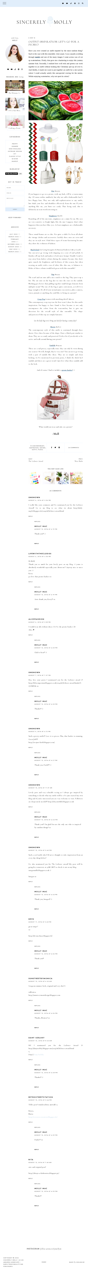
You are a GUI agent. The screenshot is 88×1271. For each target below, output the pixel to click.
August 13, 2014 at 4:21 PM (45, 760)
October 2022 (15, 244)
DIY (15, 154)
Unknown (34, 497)
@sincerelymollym (53, 1249)
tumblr (37, 57)
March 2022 (14, 252)
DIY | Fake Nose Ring (15, 111)
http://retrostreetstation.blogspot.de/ (43, 1117)
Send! (15, 209)
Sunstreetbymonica (41, 978)
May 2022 (15, 249)
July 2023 (15, 234)
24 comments (73, 447)
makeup (15, 161)
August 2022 (14, 247)
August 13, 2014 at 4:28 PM (46, 1073)
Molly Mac (40, 526)
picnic (40, 450)
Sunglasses (53, 216)
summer (15, 146)
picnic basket (67, 370)
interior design (15, 151)
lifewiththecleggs (40, 553)
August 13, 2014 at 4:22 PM (46, 820)
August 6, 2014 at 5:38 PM (40, 622)
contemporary (38, 446)
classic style (15, 156)
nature (42, 448)
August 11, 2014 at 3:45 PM (40, 922)
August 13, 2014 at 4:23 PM (45, 894)
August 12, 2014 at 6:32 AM (40, 981)
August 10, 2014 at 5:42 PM (40, 850)
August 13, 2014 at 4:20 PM (46, 648)
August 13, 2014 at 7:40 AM (40, 1162)
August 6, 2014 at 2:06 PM (40, 500)
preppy (15, 144)
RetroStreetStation (41, 1097)
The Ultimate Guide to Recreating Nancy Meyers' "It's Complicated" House (15, 93)
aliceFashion (36, 619)
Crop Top (41, 299)
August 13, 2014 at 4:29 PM (46, 1135)
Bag (52, 274)
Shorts (52, 327)
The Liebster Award (36, 460)
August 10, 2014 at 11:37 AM (40, 788)
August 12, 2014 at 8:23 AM (40, 1041)
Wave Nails (79, 460)
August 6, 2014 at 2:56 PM (40, 556)
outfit (34, 450)
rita (31, 1159)
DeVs (31, 919)
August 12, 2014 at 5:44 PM (40, 1100)
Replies (37, 521)
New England (15, 149)
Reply (31, 516)
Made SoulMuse (77, 1262)
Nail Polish (35, 250)
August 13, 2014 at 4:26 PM (46, 954)
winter (15, 159)
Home (44, 1262)
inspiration (34, 448)
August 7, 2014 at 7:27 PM (40, 675)
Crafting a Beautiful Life (15, 128)
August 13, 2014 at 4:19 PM (45, 529)
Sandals (52, 345)
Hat (52, 191)
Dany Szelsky (37, 1037)
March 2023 (15, 237)
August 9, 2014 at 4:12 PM (40, 731)
